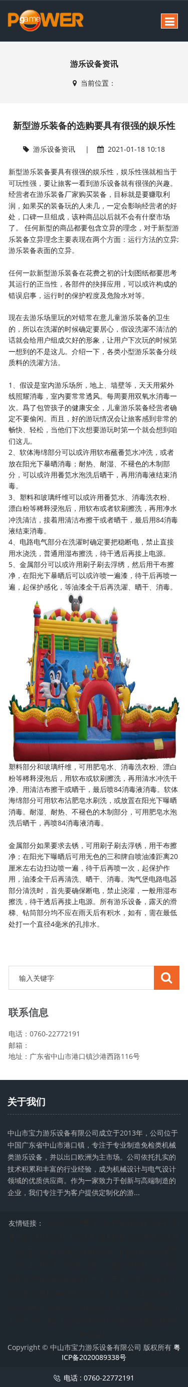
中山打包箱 (130, 1223)
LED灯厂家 (43, 1265)
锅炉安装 (69, 1293)
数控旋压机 (41, 1279)
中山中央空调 (127, 1307)
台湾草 (95, 1293)
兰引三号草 (107, 1279)
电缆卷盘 (143, 1321)
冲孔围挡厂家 (90, 1223)
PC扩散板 (112, 1321)
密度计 (137, 1279)
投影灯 (137, 1265)
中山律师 (82, 1237)
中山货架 (131, 1251)
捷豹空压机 (97, 1251)
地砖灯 (157, 1251)
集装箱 (56, 1223)
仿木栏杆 (112, 1237)
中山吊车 (122, 1293)
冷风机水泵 (79, 1265)
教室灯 (160, 1223)
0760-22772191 (109, 1377)
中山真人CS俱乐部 (75, 1307)
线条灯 (160, 1307)
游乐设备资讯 (54, 149)
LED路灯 (74, 1279)
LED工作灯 (49, 1237)
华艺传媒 (45, 1321)
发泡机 (42, 1293)
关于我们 (27, 1101)
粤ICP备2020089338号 (121, 1352)
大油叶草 (31, 1307)
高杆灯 (160, 1279)
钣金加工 (64, 1251)
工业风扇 (142, 1237)
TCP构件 (112, 1265)
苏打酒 (37, 1251)
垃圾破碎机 (78, 1321)
